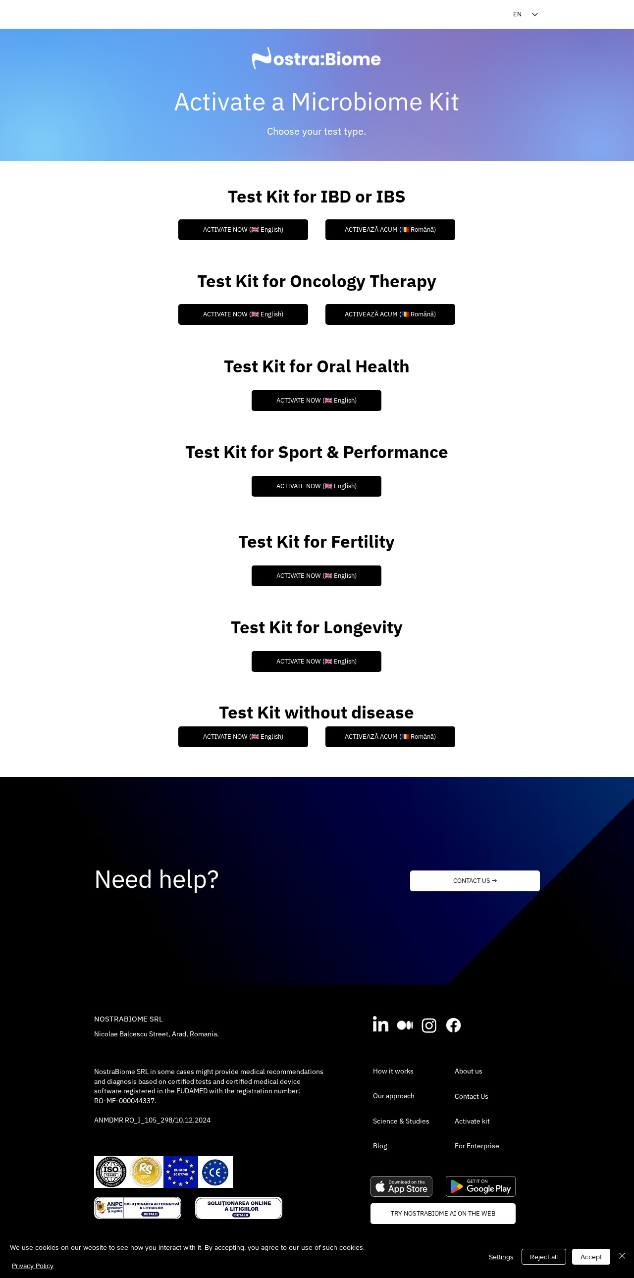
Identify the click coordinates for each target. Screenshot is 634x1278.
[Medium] (405, 1025)
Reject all (544, 1257)
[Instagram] (429, 1025)
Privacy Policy (32, 1266)
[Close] (622, 1256)
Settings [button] (501, 1257)
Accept (591, 1257)
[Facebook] (453, 1025)
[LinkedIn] (380, 1025)
